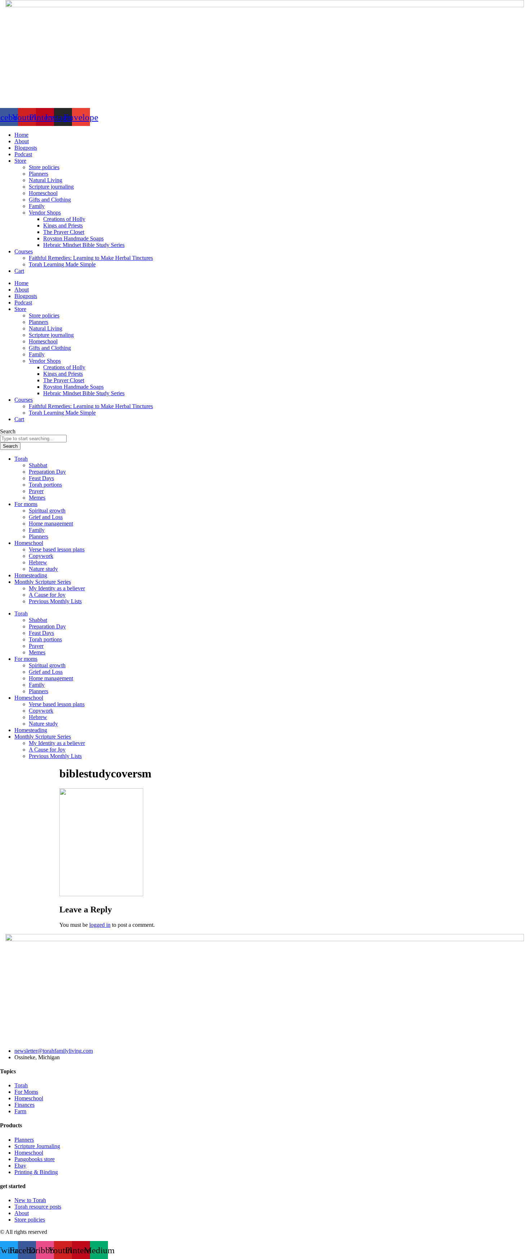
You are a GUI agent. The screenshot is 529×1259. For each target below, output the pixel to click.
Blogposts (25, 148)
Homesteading (30, 575)
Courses (23, 251)
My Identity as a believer (57, 588)
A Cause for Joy (47, 595)
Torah (21, 459)
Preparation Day (47, 472)
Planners (38, 174)
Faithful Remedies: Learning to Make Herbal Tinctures (91, 258)
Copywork (41, 556)
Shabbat (38, 465)
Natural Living (45, 180)
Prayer (36, 491)
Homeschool (43, 193)
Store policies (44, 167)
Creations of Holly (64, 219)
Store (20, 161)
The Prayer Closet (63, 232)
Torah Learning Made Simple (62, 264)
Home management (51, 523)
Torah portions (45, 485)
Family (37, 206)
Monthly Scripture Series (42, 582)
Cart (19, 271)
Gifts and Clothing (50, 200)
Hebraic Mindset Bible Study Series (84, 245)
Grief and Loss (46, 517)
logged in (99, 925)
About (21, 141)
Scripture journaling (51, 187)
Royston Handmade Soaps (73, 238)
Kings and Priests (63, 225)
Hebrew (38, 562)
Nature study (43, 569)
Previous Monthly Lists (55, 601)
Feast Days (41, 478)
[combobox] (33, 438)
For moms (25, 504)
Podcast (23, 154)
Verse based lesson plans (57, 549)
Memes (37, 498)
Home (21, 135)
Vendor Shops (45, 212)
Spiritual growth (47, 510)
